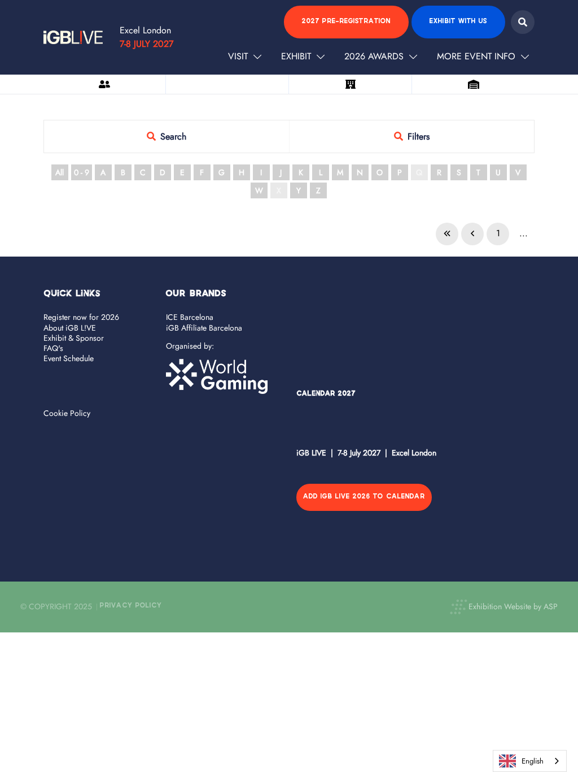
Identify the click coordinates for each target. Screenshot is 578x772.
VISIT (238, 56)
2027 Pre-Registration (346, 22)
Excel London (145, 30)
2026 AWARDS (374, 56)
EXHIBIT (296, 56)
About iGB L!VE (69, 327)
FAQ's (53, 348)
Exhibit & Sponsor (73, 338)
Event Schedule (68, 358)
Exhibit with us (458, 22)
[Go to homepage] (73, 37)
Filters (419, 136)
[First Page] (447, 234)
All (59, 172)
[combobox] (530, 761)
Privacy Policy (131, 606)
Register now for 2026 (81, 317)
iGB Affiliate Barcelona (204, 327)
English (533, 761)
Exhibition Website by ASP (513, 606)
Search (523, 22)
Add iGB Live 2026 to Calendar (364, 497)
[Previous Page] (472, 234)
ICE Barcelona (189, 317)
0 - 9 (81, 172)
